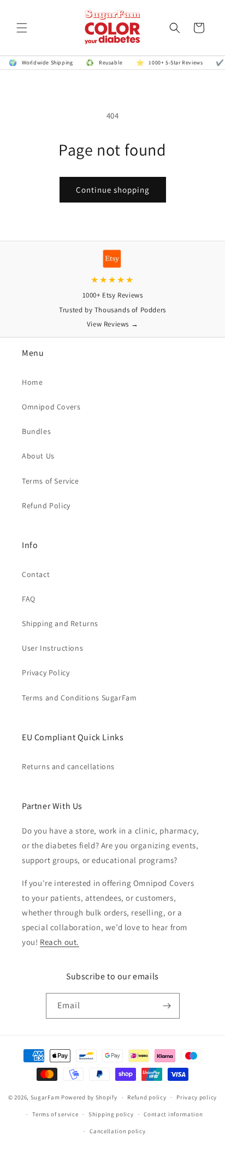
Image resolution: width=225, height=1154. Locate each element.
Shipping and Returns (60, 623)
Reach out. (59, 942)
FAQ (28, 599)
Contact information (173, 1114)
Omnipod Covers (51, 407)
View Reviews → (112, 324)
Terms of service (55, 1114)
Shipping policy (111, 1114)
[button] (22, 28)
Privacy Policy (45, 672)
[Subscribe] (167, 1006)
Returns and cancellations (68, 766)
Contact (36, 574)
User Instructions (52, 648)
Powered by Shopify (89, 1097)
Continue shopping (113, 190)
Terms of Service (50, 481)
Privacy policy (196, 1097)
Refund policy (146, 1097)
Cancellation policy (117, 1131)
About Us (38, 456)
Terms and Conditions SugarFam (79, 698)
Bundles (36, 431)
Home (32, 382)
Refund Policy (46, 505)
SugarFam (45, 1097)
